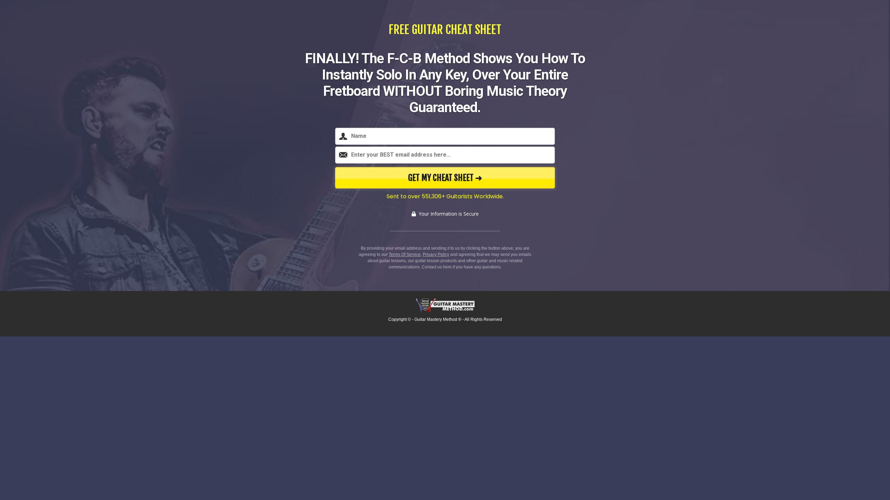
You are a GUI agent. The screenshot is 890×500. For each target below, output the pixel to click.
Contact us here (437, 267)
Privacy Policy (436, 254)
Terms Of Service (405, 254)
